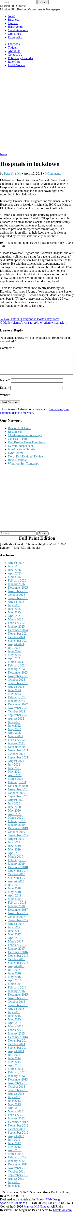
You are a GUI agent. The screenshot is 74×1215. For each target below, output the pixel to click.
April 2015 (15, 1022)
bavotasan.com (62, 1210)
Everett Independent (20, 445)
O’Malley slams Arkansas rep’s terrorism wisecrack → (34, 322)
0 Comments (53, 173)
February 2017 (17, 945)
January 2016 (16, 991)
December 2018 (18, 867)
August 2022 (16, 718)
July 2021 (14, 764)
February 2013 (17, 1115)
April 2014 (15, 1065)
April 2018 (15, 895)
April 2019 (15, 853)
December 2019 (18, 828)
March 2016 (15, 984)
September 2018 (18, 877)
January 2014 (16, 1076)
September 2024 (18, 640)
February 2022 (17, 739)
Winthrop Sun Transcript (23, 463)
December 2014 (18, 1037)
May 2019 (14, 849)
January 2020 (16, 824)
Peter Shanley (12, 173)
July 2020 (14, 803)
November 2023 (18, 676)
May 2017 (14, 934)
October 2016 (16, 959)
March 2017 (15, 941)
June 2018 (14, 888)
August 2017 (16, 923)
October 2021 (16, 754)
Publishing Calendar (20, 58)
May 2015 (14, 1019)
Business (13, 19)
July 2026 (14, 566)
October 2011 (16, 1171)
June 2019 (14, 846)
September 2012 (18, 1132)
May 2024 (14, 654)
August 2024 (16, 644)
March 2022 (15, 736)
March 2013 (15, 1111)
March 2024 (15, 662)
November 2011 (18, 1168)
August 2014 (16, 1051)
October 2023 (16, 679)
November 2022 (18, 708)
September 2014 (18, 1047)
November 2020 (18, 789)
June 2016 (14, 973)
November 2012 (18, 1125)
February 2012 (17, 1157)
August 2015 (16, 1008)
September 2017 (18, 920)
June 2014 (14, 1058)
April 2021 (15, 775)
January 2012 (16, 1161)
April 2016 (15, 980)
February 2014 (17, 1072)
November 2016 (18, 955)
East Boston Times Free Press (26, 442)
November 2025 (18, 591)
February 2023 (17, 697)
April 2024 (15, 658)
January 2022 (16, 743)
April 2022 (15, 732)
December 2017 (18, 909)
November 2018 (18, 870)
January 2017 (16, 948)
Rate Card (14, 61)
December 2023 (18, 672)
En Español (15, 37)
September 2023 (18, 683)
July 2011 (14, 1182)
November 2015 (18, 998)
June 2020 (14, 807)
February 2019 (17, 860)
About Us (14, 51)
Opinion (13, 23)
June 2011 (14, 1185)
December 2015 (18, 994)
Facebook (14, 44)
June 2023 (14, 690)
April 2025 (15, 616)
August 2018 (16, 881)
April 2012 (15, 1150)
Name (5, 380)
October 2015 (16, 1001)
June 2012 (14, 1143)
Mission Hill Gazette (13, 5)
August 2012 (16, 1136)
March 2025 (15, 619)
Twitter (12, 47)
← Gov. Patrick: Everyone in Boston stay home (29, 319)
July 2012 (14, 1139)
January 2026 (16, 584)
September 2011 (18, 1175)
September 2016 (18, 962)
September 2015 (18, 1005)
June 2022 (14, 725)
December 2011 (18, 1164)
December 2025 (18, 587)
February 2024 (17, 665)
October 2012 (16, 1129)
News (11, 16)
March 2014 (15, 1068)
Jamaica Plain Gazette (21, 449)
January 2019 (16, 863)
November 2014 (18, 1040)
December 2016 (18, 952)
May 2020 (14, 810)
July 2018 (14, 884)
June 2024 (14, 651)
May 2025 (14, 612)
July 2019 (14, 842)
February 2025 (17, 623)
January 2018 (16, 906)
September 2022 (18, 715)
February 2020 (17, 821)
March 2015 (15, 1026)
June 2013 (14, 1100)
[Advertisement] (37, 112)
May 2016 (14, 976)
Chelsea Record (18, 438)
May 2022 (14, 729)
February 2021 (17, 782)
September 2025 (18, 598)
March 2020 (15, 817)
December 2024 (18, 630)
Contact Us (15, 54)
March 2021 (15, 778)
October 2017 (16, 916)
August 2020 (16, 800)
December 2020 (18, 785)
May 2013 (14, 1104)
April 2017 (15, 938)
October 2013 (16, 1086)
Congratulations (18, 30)
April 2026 (15, 573)
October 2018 (16, 874)
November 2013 (18, 1083)
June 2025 (14, 608)
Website (5, 395)
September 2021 (18, 757)
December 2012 (18, 1122)
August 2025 (16, 601)
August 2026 (16, 562)
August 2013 (16, 1093)
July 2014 (14, 1054)
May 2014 (14, 1061)
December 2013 (18, 1079)
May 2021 (14, 771)
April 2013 (15, 1107)
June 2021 (14, 768)
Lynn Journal (16, 453)
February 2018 (17, 902)
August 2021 (16, 761)
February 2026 (17, 580)
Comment (7, 348)
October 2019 (16, 831)
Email (5, 387)
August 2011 (16, 1178)
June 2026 (14, 570)
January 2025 (16, 626)
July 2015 (14, 1012)
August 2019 (16, 838)
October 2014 (16, 1044)
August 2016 (16, 966)
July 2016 (14, 969)
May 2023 (14, 693)
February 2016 (17, 987)
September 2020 (18, 796)
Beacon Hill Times (19, 428)
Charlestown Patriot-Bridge (25, 435)
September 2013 (18, 1090)
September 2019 (18, 835)
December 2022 (18, 704)
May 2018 (14, 892)
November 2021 (18, 750)
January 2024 (16, 669)
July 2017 (14, 927)
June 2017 (14, 930)
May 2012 (14, 1146)
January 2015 (16, 1033)
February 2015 (17, 1030)
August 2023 (16, 686)
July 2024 (14, 647)
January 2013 (16, 1118)
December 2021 (18, 746)
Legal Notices (16, 65)
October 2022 (16, 711)
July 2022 (14, 722)
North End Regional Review (26, 456)
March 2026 (15, 577)
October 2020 (16, 792)
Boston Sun (15, 431)
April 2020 (15, 814)
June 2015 (14, 1015)
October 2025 (16, 594)
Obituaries (14, 33)
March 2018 (15, 899)
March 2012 (15, 1153)
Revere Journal (17, 460)
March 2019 (15, 856)
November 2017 (18, 913)
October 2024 (16, 637)
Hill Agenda (15, 26)
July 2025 (14, 605)
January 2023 (16, 700)
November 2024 (18, 633)
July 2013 (14, 1097)
